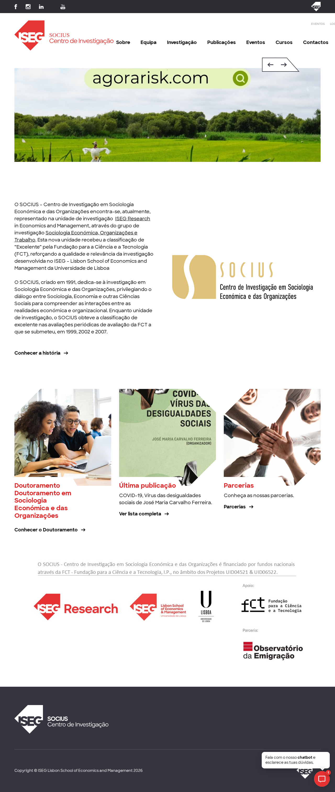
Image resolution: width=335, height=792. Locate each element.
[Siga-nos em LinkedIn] (41, 6)
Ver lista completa (140, 514)
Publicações (221, 42)
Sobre (123, 42)
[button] (269, 65)
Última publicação (147, 485)
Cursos (284, 42)
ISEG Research (132, 219)
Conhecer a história (37, 353)
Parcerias (239, 485)
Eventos (318, 24)
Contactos (315, 42)
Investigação (182, 42)
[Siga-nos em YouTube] (62, 6)
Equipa (149, 42)
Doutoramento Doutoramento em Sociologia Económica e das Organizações (42, 500)
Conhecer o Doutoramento (46, 530)
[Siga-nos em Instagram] (28, 6)
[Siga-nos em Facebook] (15, 6)
